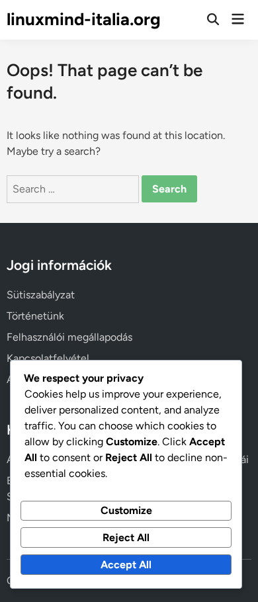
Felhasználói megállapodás (69, 337)
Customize (126, 510)
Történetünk (35, 316)
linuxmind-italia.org (84, 19)
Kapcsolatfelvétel (48, 358)
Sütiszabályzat (41, 294)
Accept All (126, 564)
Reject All (126, 537)
